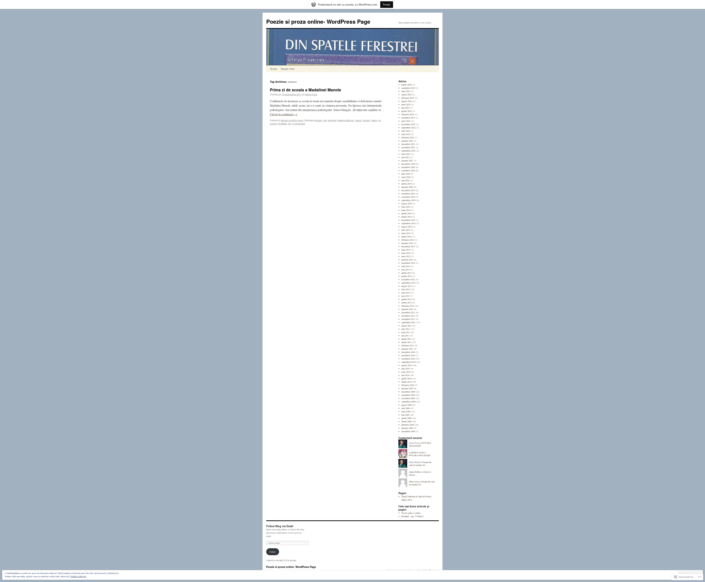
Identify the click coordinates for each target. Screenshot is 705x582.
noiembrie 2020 (408, 167)
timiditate (282, 123)
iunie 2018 (406, 233)
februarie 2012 (407, 305)
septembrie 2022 (408, 127)
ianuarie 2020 (407, 186)
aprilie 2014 (406, 272)
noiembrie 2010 (408, 355)
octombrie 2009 (408, 398)
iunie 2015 (406, 256)
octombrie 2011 (408, 319)
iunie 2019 (406, 210)
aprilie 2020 (406, 183)
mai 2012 (405, 295)
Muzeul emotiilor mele (292, 120)
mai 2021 (405, 157)
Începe (386, 4)
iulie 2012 (405, 289)
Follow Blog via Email (279, 526)
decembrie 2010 (408, 352)
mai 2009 (405, 414)
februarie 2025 (407, 97)
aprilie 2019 (406, 213)
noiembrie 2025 (408, 87)
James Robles (415, 471)
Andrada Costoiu (416, 452)
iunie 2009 (406, 411)
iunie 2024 (406, 104)
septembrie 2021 (408, 150)
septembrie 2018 (408, 223)
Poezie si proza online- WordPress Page (318, 21)
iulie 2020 (405, 173)
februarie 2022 (407, 137)
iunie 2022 (406, 134)
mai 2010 (405, 375)
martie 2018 (406, 236)
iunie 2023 (406, 120)
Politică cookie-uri (78, 576)
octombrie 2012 (408, 279)
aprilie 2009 (406, 418)
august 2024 (406, 101)
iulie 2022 (405, 130)
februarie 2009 (407, 424)
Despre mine (287, 68)
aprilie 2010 (406, 378)
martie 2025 (406, 94)
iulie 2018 (405, 229)
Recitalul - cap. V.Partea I (412, 516)
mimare (366, 120)
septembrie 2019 (408, 200)
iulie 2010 (405, 368)
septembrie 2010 (408, 361)
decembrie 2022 (408, 124)
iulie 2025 (405, 91)
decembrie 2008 (408, 431)
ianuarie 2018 (407, 243)
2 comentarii (299, 123)
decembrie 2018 (408, 219)
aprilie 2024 (406, 111)
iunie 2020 (406, 177)
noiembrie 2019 (408, 193)
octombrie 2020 (408, 170)
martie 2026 (406, 84)
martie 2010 (406, 381)
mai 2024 (405, 107)
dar (325, 120)
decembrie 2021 (408, 144)
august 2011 (406, 325)
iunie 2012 (406, 292)
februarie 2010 (407, 385)
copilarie (318, 120)
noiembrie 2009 (408, 394)
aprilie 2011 (406, 338)
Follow (273, 551)
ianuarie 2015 (407, 259)
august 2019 (406, 203)
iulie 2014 (405, 266)
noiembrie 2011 (408, 315)
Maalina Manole (346, 120)
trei (289, 123)
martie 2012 (406, 302)
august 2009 (406, 404)
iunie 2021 (406, 153)
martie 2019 (406, 216)
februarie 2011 (407, 345)
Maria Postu (311, 94)
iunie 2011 (406, 332)
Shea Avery (414, 481)
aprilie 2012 (406, 299)
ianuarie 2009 (407, 427)
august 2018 (406, 226)
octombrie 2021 (408, 147)
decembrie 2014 (408, 262)
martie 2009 (406, 421)
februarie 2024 (407, 114)
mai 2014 (405, 269)
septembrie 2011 (408, 322)
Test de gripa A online (410, 512)
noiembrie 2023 (408, 117)
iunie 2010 (406, 371)
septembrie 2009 (408, 401)
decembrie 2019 (408, 190)
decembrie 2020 (408, 163)
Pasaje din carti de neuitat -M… (420, 464)
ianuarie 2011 (407, 348)
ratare (374, 120)
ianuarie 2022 (407, 140)
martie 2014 (406, 276)
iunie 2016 (406, 252)
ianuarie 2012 (407, 309)
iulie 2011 (405, 328)
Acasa (273, 68)
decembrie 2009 (408, 391)
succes (273, 123)
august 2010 (406, 365)
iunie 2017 (406, 249)
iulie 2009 (405, 408)
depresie (332, 120)
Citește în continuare (283, 114)
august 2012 (406, 285)
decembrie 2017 (408, 246)
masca (358, 120)
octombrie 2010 (408, 358)
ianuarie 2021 (407, 160)
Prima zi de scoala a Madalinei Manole (305, 89)
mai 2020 (405, 180)
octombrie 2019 (408, 196)
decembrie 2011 (408, 312)
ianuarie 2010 (407, 388)
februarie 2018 (407, 239)
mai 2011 (405, 335)
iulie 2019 (405, 206)
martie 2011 (406, 342)
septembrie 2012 (408, 282)
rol (379, 120)
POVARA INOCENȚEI (420, 444)
